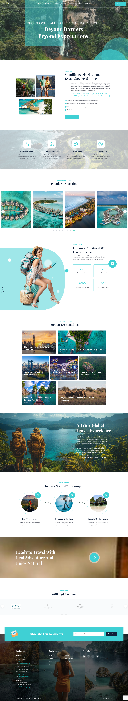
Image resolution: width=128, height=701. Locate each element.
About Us (48, 4)
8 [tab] (73, 230)
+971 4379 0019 (21, 674)
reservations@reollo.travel (24, 663)
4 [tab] (62, 230)
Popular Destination (60, 4)
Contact (87, 4)
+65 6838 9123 (21, 686)
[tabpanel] (48, 209)
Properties (72, 4)
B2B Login (120, 4)
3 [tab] (59, 230)
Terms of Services (69, 658)
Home (40, 4)
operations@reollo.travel (24, 676)
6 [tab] (68, 230)
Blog (80, 4)
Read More (70, 117)
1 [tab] (53, 230)
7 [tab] (70, 230)
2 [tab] (56, 230)
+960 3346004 (21, 661)
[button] (2, 606)
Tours (50, 665)
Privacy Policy (52, 662)
